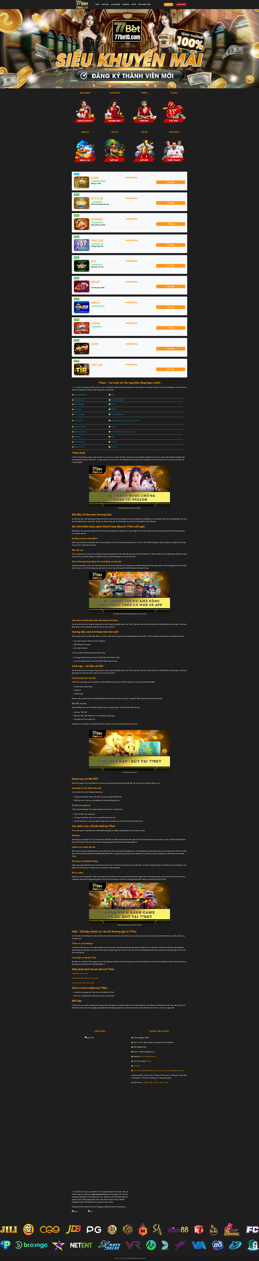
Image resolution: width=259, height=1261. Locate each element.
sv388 (146, 1082)
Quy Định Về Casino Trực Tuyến (83, 983)
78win (166, 1082)
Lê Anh (148, 1061)
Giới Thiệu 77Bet (139, 1070)
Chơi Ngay (170, 182)
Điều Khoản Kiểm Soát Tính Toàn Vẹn (85, 978)
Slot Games (115, 4)
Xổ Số (134, 4)
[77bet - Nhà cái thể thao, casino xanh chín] (82, 4)
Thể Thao (105, 4)
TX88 (156, 1082)
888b (151, 1082)
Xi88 (161, 1082)
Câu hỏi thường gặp (169, 1070)
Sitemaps (136, 1066)
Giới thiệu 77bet (144, 4)
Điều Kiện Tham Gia (154, 1070)
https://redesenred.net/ (117, 400)
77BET (97, 4)
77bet (74, 387)
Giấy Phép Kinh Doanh (80, 973)
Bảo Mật (180, 1070)
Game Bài (125, 4)
